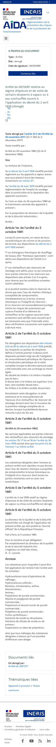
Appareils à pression (19, 685)
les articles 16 (12, 440)
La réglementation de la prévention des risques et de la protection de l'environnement (27, 22)
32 (8, 346)
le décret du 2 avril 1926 (21, 171)
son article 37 (26, 180)
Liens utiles (44, 729)
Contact (8, 726)
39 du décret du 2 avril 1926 (28, 346)
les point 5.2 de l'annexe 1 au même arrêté (28, 445)
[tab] (6, 38)
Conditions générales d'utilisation (20, 729)
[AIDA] (15, 24)
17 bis (24, 440)
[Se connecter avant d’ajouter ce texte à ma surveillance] (6, 120)
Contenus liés (28, 73)
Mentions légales (23, 726)
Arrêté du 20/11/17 (18, 666)
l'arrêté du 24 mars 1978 (21, 186)
